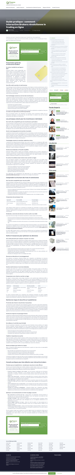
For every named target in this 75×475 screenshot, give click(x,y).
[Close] (56, 230)
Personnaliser (59, 473)
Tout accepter (51, 473)
